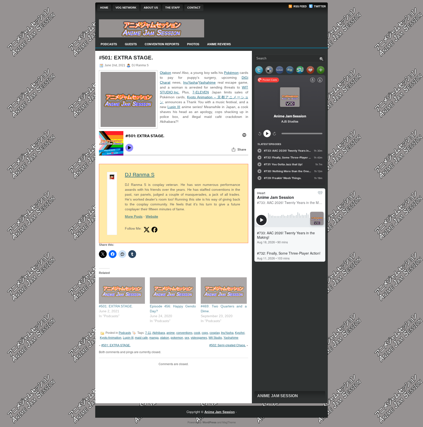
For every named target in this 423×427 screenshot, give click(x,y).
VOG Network (126, 7)
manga (154, 337)
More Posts (133, 216)
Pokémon (231, 73)
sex (187, 337)
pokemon (177, 337)
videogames (199, 337)
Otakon (165, 73)
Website (152, 216)
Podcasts (109, 44)
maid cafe (141, 337)
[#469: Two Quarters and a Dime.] (224, 290)
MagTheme (229, 422)
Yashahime (207, 82)
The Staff (172, 7)
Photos (193, 44)
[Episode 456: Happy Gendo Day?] (173, 290)
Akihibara (158, 333)
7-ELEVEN (200, 92)
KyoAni (240, 333)
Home (104, 7)
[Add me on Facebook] (154, 230)
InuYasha (190, 82)
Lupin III (173, 107)
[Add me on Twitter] (147, 230)
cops (205, 333)
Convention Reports (162, 44)
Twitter (319, 6)
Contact (193, 7)
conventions (184, 333)
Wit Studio (215, 337)
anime (170, 333)
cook (197, 333)
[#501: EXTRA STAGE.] (122, 290)
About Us (151, 7)
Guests (131, 44)
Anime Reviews (219, 44)
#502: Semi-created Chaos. (227, 345)
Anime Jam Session (277, 396)
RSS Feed (300, 6)
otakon (164, 337)
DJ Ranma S (139, 174)
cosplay (215, 333)
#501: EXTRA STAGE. (116, 306)
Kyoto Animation (110, 337)
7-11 (148, 333)
